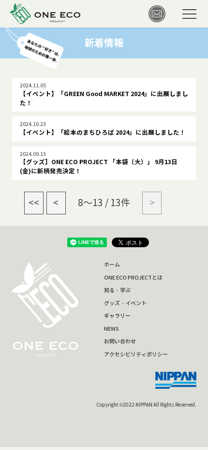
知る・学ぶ (117, 290)
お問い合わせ (120, 341)
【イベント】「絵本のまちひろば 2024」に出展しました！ (103, 133)
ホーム (112, 264)
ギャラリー (117, 315)
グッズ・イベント (125, 303)
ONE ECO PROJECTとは (133, 277)
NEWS (111, 328)
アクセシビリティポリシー (136, 354)
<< (34, 203)
